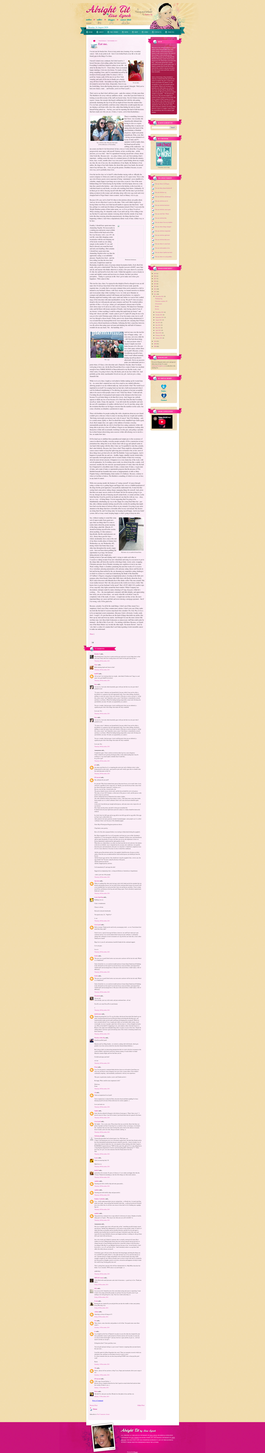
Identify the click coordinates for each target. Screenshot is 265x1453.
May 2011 (158, 328)
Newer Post (93, 1405)
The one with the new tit (161, 201)
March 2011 (158, 333)
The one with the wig (160, 192)
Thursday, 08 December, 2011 (102, 661)
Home (91, 32)
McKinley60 (97, 1136)
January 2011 (159, 338)
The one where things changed (163, 227)
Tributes (171, 32)
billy (95, 1288)
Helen (96, 1391)
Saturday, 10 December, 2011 (102, 1327)
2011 (155, 294)
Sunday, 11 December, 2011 (101, 1387)
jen (95, 765)
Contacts (157, 32)
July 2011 (158, 322)
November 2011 (159, 312)
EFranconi (97, 777)
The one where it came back (162, 244)
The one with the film (160, 218)
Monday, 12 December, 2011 (101, 1396)
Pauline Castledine (99, 1199)
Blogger (136, 1452)
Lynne (96, 1158)
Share (91, 634)
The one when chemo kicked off (163, 188)
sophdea (96, 1181)
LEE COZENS (135, 1437)
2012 (155, 291)
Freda (96, 1301)
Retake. (157, 306)
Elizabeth (97, 996)
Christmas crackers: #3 (161, 301)
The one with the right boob (162, 235)
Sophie (96, 1111)
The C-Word (114, 32)
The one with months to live (162, 248)
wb (95, 1092)
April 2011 (158, 330)
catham (96, 1312)
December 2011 (159, 296)
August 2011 (158, 320)
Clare (96, 665)
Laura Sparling (98, 897)
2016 (155, 281)
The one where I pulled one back (163, 252)
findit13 (96, 1170)
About (101, 32)
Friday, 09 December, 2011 (101, 1284)
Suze (95, 684)
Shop (136, 32)
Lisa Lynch (97, 925)
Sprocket (96, 881)
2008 (155, 346)
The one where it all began (162, 184)
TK (95, 1368)
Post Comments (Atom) (103, 1414)
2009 (155, 344)
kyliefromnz (97, 1014)
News (126, 32)
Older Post (140, 1405)
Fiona (96, 1067)
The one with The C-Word (162, 214)
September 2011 (159, 317)
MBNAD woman (99, 1278)
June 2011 (158, 325)
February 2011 (159, 335)
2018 (155, 276)
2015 (155, 284)
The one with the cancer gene (163, 209)
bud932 (96, 674)
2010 (155, 341)
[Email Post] (92, 642)
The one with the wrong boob (162, 231)
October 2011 (159, 315)
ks (95, 1331)
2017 (155, 278)
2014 (155, 286)
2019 (155, 273)
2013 (155, 289)
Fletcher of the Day (99, 1038)
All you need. (158, 304)
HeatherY (97, 654)
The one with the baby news (162, 239)
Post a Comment (97, 1400)
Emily (96, 956)
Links (146, 32)
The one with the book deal (162, 205)
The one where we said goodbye (163, 257)
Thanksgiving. (159, 298)
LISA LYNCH (153, 1435)
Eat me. (103, 44)
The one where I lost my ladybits (163, 222)
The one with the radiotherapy (163, 197)
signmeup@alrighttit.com (158, 366)
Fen (95, 1320)
